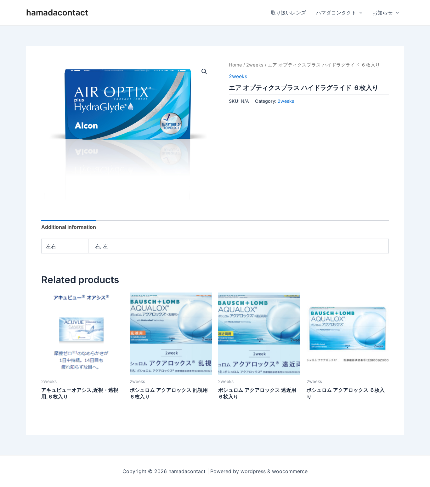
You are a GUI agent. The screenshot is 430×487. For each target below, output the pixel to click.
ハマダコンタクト (336, 12)
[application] (359, 12)
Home (235, 65)
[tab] (68, 227)
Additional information (68, 227)
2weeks (254, 65)
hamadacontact (57, 12)
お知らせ (382, 12)
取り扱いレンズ (288, 12)
